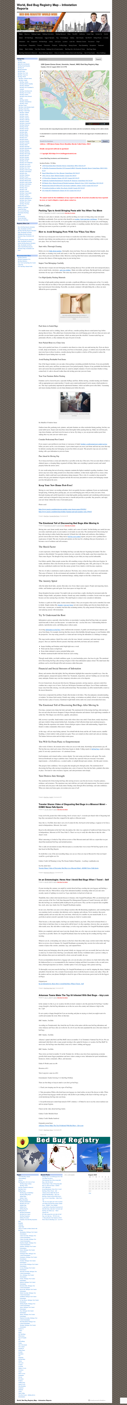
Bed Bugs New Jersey (25, 164)
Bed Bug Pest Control (25, 1214)
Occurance (91, 41)
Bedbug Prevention (24, 1218)
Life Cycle (58, 41)
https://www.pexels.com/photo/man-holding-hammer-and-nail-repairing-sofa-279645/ (65, 512)
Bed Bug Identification (25, 1201)
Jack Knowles (60, 213)
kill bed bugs (96, 749)
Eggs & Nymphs (49, 38)
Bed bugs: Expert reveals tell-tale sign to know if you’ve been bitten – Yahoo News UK (52, 1198)
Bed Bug (46, 516)
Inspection (34, 41)
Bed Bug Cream (21, 62)
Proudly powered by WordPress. (98, 1400)
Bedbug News (23, 1207)
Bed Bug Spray (21, 71)
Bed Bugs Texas (48, 1130)
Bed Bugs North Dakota (25, 171)
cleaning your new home (65, 605)
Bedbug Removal (61, 34)
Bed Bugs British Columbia (26, 84)
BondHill (75, 34)
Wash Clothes (29, 49)
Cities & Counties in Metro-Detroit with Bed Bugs (68, 53)
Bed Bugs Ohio (23, 173)
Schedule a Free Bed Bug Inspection (28, 1219)
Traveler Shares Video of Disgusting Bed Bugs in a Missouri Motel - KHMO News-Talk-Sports (69, 868)
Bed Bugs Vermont (24, 191)
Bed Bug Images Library (26, 1183)
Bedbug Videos (23, 1198)
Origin (98, 41)
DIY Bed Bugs (29, 38)
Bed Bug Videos (24, 1185)
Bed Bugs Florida (24, 127)
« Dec (89, 1193)
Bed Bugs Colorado (24, 121)
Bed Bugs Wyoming (24, 203)
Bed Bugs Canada (23, 80)
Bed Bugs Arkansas (24, 118)
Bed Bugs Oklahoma (25, 175)
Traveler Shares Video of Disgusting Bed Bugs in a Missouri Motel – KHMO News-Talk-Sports (73, 805)
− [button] (42, 76)
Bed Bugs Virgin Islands (25, 193)
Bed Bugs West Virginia (25, 200)
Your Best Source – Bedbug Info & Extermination (49, 49)
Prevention (47, 45)
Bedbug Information (48, 34)
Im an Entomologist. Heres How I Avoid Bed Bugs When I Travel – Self (74, 879)
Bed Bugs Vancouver (23, 75)
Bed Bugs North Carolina (26, 169)
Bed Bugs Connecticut (25, 123)
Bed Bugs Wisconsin (25, 202)
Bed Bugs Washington (25, 196)
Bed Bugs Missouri (49, 872)
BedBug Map (23, 1205)
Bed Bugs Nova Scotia (25, 92)
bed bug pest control (74, 536)
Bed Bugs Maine (24, 144)
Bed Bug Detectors (22, 257)
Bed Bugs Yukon (24, 103)
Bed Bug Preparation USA (24, 259)
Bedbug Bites (23, 1196)
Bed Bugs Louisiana (24, 143)
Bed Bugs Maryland (24, 146)
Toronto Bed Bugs (22, 218)
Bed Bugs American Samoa (25, 78)
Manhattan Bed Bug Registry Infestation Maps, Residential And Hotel (26, 236)
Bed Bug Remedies (22, 69)
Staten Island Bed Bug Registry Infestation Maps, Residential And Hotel (26, 248)
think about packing (55, 251)
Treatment (101, 45)
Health (51, 797)
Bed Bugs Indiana (24, 135)
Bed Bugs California (24, 119)
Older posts (42, 1135)
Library (51, 41)
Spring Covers (73, 45)
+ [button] (42, 73)
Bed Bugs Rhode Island (25, 180)
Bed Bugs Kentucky (24, 141)
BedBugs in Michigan (23, 207)
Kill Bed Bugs (43, 41)
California (82, 34)
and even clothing (65, 270)
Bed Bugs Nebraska (24, 159)
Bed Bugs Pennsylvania (25, 178)
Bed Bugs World (22, 76)
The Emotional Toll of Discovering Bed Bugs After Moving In (69, 523)
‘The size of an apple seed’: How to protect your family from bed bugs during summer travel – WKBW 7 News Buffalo (52, 1203)
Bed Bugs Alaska (24, 114)
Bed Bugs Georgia (24, 128)
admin (55, 809)
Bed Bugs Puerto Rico (24, 109)
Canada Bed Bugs (54, 516)
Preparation (32, 45)
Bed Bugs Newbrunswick (26, 91)
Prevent (39, 45)
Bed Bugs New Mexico (25, 166)
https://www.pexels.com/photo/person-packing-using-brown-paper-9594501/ (62, 509)
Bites (69, 34)
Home (20, 34)
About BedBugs (101, 53)
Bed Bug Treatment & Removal (28, 53)
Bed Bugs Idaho (23, 132)
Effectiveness (39, 38)
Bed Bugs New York (49, 988)
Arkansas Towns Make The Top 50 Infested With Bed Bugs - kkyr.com (61, 1125)
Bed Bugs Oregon (24, 177)
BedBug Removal (22, 205)
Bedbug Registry (24, 1209)
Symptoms (93, 45)
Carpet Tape (90, 34)
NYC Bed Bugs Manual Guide (25, 266)
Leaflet (91, 119)
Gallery (72, 38)
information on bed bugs (53, 630)
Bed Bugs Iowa (23, 137)
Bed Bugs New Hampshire (26, 162)
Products (54, 45)
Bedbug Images (36, 34)
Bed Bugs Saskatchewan (25, 101)
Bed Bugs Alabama (24, 112)
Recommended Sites (24, 256)
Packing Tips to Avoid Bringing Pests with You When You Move (70, 210)
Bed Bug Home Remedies (24, 66)
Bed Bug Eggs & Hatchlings (26, 1192)
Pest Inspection (21, 216)
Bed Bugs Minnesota (25, 152)
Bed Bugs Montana (24, 157)
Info (28, 41)
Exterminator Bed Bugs (23, 212)
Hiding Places (98, 38)
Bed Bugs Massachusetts (26, 148)
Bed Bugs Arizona (24, 116)
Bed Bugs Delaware (24, 125)
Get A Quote (79, 38)
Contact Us (99, 34)
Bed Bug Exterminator (25, 1212)
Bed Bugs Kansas (24, 139)
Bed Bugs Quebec (24, 100)
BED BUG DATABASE (23, 64)
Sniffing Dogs (63, 45)
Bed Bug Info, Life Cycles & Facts (75, 49)
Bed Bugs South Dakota (25, 184)
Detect (21, 38)
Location (65, 41)
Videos (21, 49)
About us (27, 34)
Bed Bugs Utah (23, 189)
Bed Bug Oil (21, 67)
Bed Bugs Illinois (24, 134)
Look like (72, 41)
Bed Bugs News (91, 49)
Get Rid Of (88, 38)
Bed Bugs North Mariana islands (26, 107)
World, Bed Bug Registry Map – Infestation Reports (47, 6)
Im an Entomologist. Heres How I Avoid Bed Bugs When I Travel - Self (61, 984)
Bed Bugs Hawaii (24, 130)
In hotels (105, 38)
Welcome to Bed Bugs (23, 220)
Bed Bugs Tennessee (24, 186)
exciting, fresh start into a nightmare (86, 219)
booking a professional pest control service (94, 444)
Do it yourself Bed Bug (23, 211)
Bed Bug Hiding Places (25, 1194)
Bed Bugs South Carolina (26, 182)
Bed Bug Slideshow (22, 261)
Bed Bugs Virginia (24, 195)
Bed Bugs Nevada (24, 161)
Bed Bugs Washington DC (26, 198)
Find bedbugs (64, 38)
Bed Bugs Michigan (24, 150)
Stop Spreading (83, 45)
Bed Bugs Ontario (24, 94)
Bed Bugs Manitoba (24, 85)
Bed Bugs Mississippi (25, 153)
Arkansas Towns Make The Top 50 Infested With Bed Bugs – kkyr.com (74, 995)
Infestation (22, 41)
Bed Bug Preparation (25, 1216)
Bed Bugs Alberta (24, 82)
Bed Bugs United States (24, 110)
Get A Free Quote (89, 53)
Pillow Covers (23, 45)
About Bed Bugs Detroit (45, 53)
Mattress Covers (81, 41)
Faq (57, 38)
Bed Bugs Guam (23, 105)
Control (106, 34)
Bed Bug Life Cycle (24, 1203)
